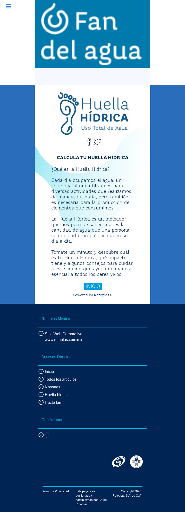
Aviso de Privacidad (56, 491)
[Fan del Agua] (91, 34)
